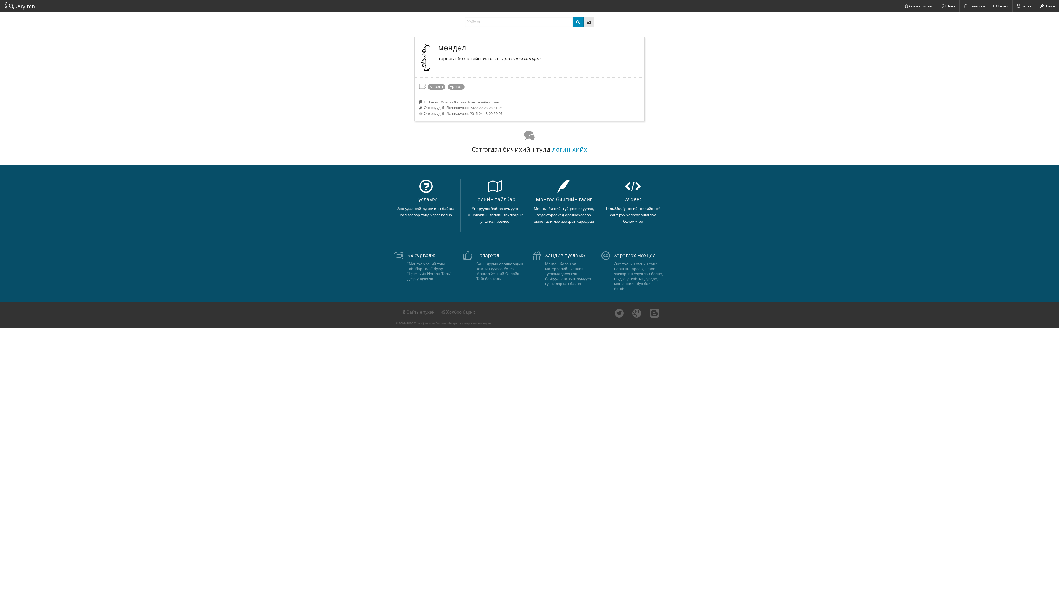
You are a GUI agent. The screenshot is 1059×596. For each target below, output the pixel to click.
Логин (1049, 6)
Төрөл (1002, 6)
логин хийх (569, 149)
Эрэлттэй (976, 6)
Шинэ (950, 6)
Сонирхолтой (920, 6)
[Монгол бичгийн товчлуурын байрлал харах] (589, 22)
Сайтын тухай (420, 312)
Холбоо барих (460, 312)
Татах (1025, 6)
